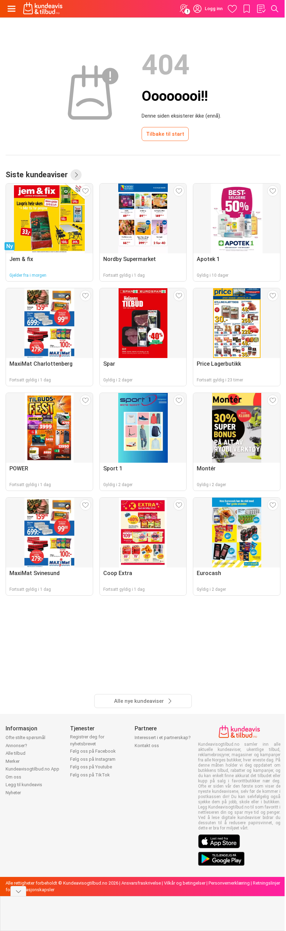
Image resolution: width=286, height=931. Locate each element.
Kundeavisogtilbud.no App (32, 769)
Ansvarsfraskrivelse (141, 883)
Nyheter (13, 792)
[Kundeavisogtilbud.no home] (42, 8)
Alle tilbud (15, 753)
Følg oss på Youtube (91, 766)
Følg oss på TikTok (90, 774)
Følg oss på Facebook (93, 751)
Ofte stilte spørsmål (25, 737)
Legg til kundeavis (24, 784)
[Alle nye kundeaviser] (76, 174)
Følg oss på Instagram (92, 759)
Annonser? (16, 745)
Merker (13, 761)
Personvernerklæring (229, 883)
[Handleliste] (260, 8)
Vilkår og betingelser (184, 883)
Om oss (13, 777)
